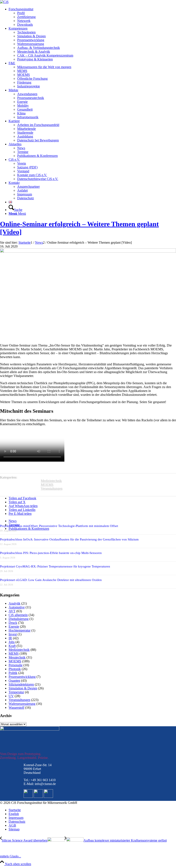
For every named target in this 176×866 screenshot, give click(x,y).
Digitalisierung (19, 619)
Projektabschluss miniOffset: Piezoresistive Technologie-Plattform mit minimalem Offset (59, 526)
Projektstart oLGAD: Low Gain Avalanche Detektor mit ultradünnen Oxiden (51, 580)
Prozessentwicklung (22, 676)
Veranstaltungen (51, 488)
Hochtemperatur (19, 630)
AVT (12, 611)
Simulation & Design (23, 688)
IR (10, 638)
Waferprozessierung (22, 703)
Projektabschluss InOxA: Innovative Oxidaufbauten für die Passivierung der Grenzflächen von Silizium (69, 539)
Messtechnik (17, 657)
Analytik (14, 603)
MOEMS (47, 484)
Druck (13, 622)
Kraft (12, 646)
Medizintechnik (51, 481)
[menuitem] (92, 17)
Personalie (16, 665)
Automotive (17, 607)
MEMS (14, 653)
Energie (14, 626)
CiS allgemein (18, 615)
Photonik (15, 669)
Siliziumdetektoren (21, 684)
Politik (13, 673)
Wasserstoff (16, 707)
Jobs (12, 642)
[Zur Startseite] (4, 2)
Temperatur (16, 692)
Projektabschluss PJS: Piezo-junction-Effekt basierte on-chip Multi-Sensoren (51, 553)
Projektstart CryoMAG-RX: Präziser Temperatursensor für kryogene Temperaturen (55, 566)
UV (11, 696)
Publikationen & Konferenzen (29, 528)
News (13, 521)
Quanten (14, 680)
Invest (13, 634)
